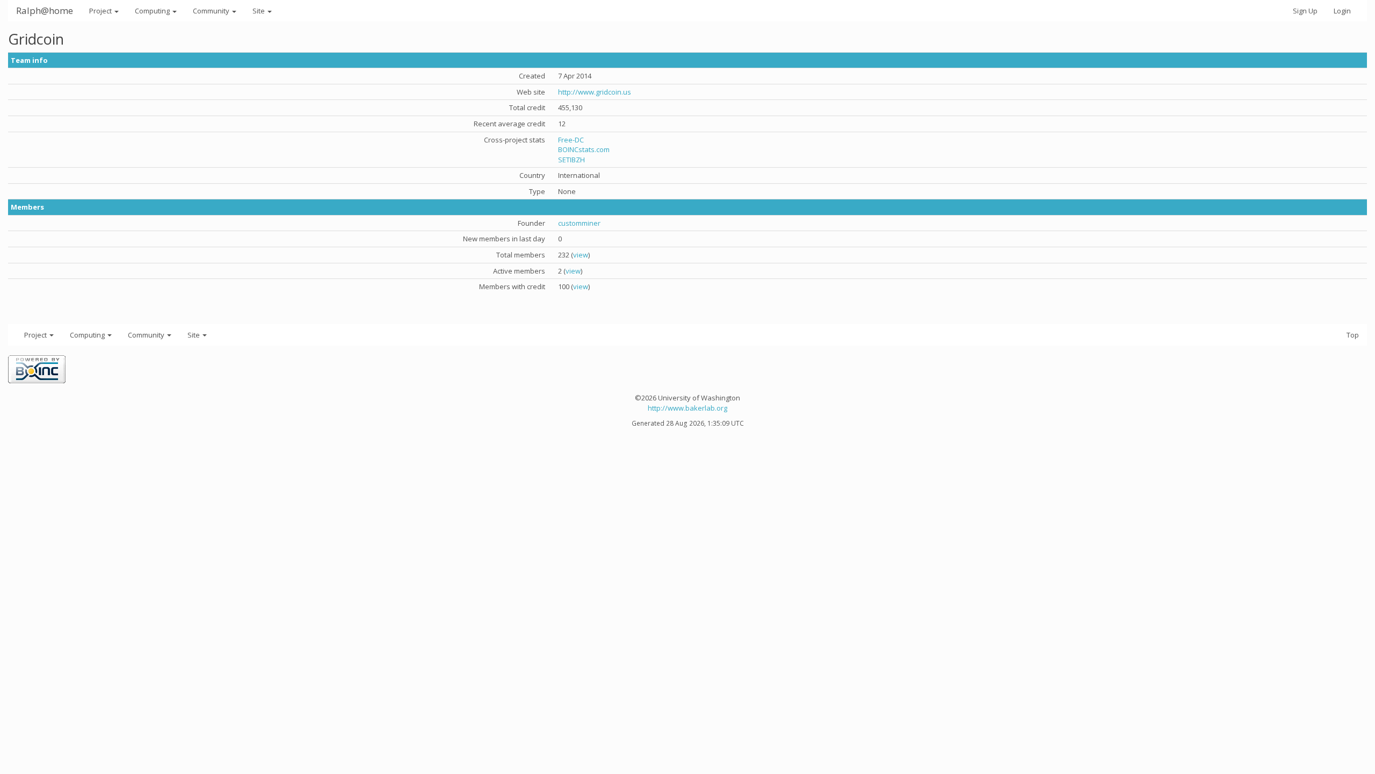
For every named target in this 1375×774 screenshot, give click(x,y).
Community (212, 11)
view (580, 255)
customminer (579, 223)
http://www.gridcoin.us (594, 92)
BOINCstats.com (584, 149)
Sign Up (1305, 11)
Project (101, 11)
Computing (153, 11)
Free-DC (571, 140)
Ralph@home (44, 10)
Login (1342, 11)
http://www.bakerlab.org (687, 408)
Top (1353, 335)
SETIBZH (571, 159)
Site (259, 11)
